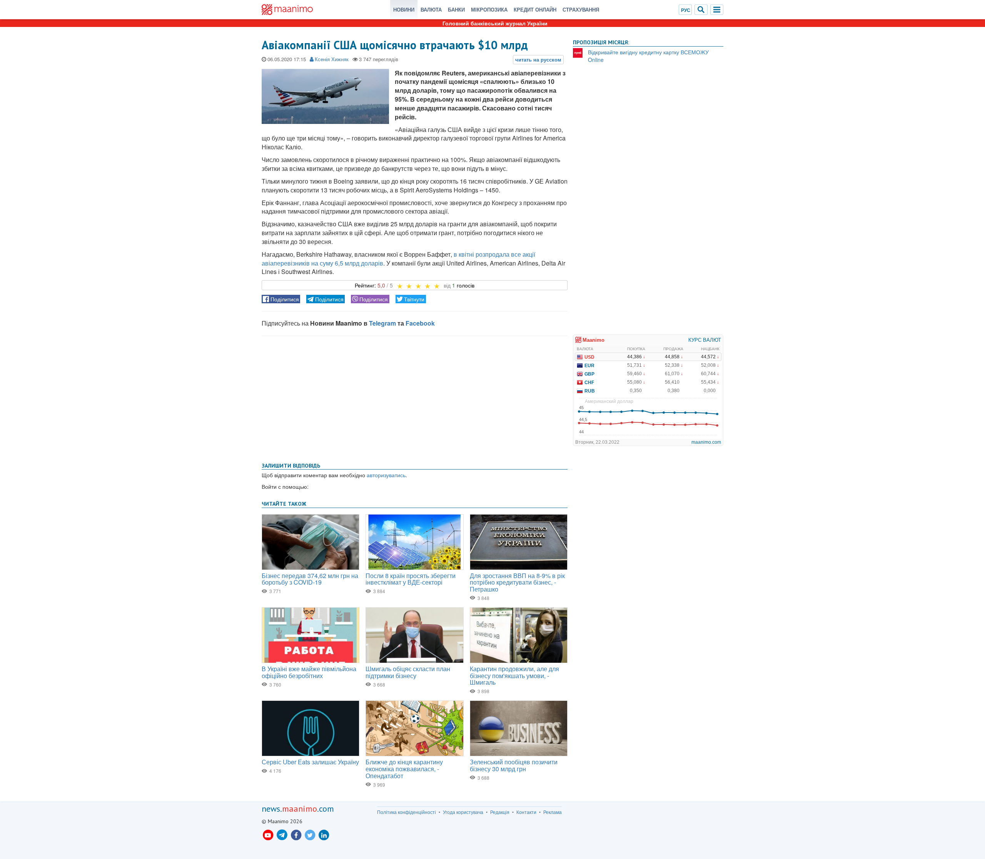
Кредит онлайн (535, 9)
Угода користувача (463, 812)
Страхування (581, 9)
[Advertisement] (415, 397)
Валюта (431, 9)
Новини (403, 9)
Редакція (499, 812)
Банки (456, 9)
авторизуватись (386, 475)
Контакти (526, 812)
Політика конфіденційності (406, 812)
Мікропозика (489, 9)
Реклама (552, 812)
